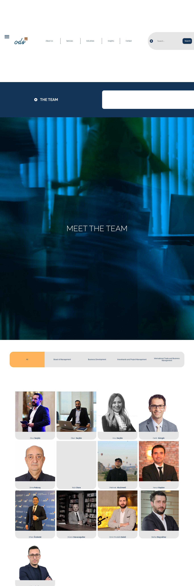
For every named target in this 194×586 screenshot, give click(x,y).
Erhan (35, 537)
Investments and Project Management (131, 359)
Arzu (117, 438)
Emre (35, 488)
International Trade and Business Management (167, 359)
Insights (111, 41)
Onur (35, 438)
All (27, 359)
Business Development (97, 359)
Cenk (159, 438)
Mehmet (117, 488)
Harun (159, 488)
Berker (159, 537)
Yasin (76, 488)
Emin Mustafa (117, 537)
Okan (76, 438)
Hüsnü (76, 537)
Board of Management (62, 359)
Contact (129, 41)
